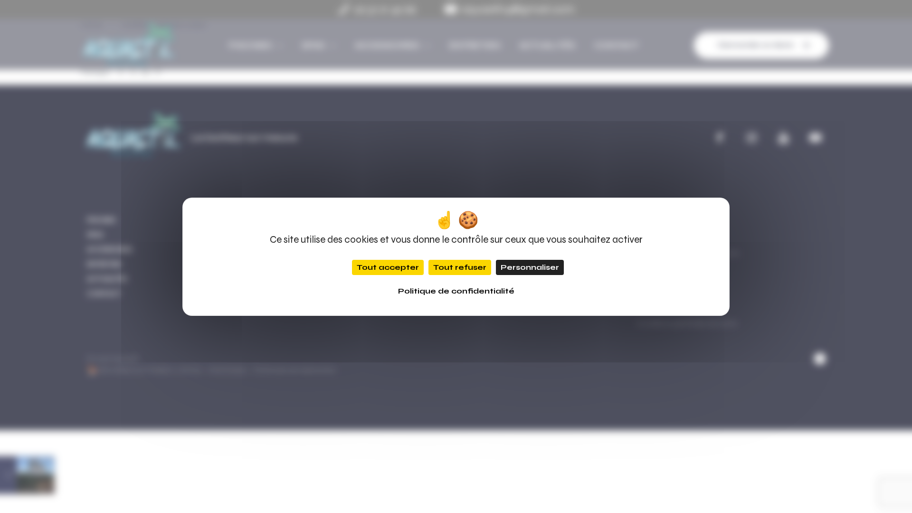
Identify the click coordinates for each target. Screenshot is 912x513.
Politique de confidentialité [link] (456, 290)
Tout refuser (459, 267)
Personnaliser (530, 267)
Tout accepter (388, 267)
